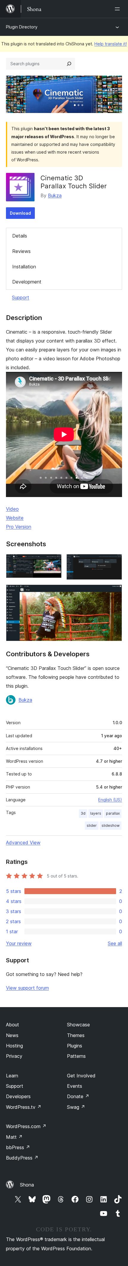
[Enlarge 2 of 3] (114, 562)
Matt (14, 1137)
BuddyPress (22, 1158)
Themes (76, 1035)
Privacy (14, 1056)
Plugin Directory (22, 26)
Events (74, 1086)
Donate (78, 1096)
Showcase (78, 1025)
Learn (12, 1076)
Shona (27, 1185)
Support (20, 297)
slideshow (111, 825)
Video (12, 509)
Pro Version (18, 527)
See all (115, 943)
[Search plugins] (69, 64)
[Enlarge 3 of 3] (114, 592)
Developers (18, 1096)
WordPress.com (26, 1126)
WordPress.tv (23, 1107)
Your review (19, 943)
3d (83, 813)
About (12, 1025)
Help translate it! (110, 43)
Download (20, 213)
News (12, 1035)
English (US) (110, 799)
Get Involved (81, 1076)
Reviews (21, 251)
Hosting (14, 1046)
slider (92, 825)
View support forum (27, 988)
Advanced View (23, 842)
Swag (76, 1107)
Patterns (76, 1056)
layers (95, 813)
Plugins (74, 1046)
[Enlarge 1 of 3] (54, 562)
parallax (113, 813)
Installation (24, 267)
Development (26, 282)
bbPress (18, 1147)
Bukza (55, 195)
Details (19, 236)
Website (15, 518)
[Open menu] (118, 9)
